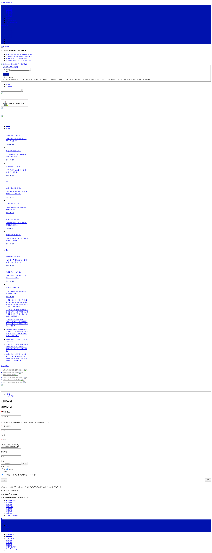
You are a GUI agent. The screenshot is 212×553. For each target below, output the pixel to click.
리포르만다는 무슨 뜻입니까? (12, 379)
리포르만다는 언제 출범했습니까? (13, 382)
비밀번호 (5, 72)
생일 (2, 461)
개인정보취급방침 (12, 515)
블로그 (3, 456)
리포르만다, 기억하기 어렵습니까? (13, 377)
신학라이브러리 (11, 20)
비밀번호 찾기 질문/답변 (9, 444)
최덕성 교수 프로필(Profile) (11, 372)
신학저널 (9, 10)
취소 (4, 480)
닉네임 (3, 440)
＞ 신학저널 (10, 396)
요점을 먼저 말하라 (8, 375)
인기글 (8, 126)
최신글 (8, 128)
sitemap (5, 25)
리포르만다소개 (11, 500)
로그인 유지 (9, 77)
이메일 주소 (6, 69)
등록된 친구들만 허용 (20, 475)
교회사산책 (9, 12)
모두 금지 (33, 475)
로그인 (8, 84)
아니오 (10, 469)
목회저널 (9, 14)
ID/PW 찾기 (14, 67)
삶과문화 (9, 16)
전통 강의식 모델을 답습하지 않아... (13, 370)
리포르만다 (9, 8)
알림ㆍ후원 (5, 366)
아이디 (3, 430)
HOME (8, 394)
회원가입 (7, 67)
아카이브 (9, 18)
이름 (3, 435)
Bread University (11, 22)
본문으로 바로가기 (7, 2)
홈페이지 (4, 452)
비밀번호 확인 (6, 426)
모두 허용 (7, 475)
